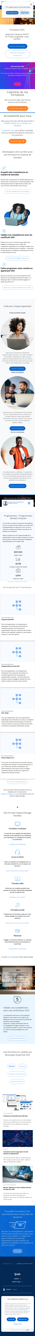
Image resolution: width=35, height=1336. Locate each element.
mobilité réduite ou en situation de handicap (17, 124)
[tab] (14, 503)
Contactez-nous (8, 130)
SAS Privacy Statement (25, 1308)
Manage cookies (17, 1324)
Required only (23, 1319)
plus (9, 957)
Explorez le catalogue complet (10, 794)
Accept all (11, 1319)
